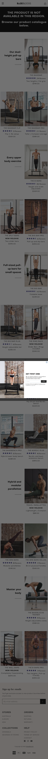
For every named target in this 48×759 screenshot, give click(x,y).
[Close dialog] (46, 362)
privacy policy (42, 383)
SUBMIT (44, 381)
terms (28, 384)
